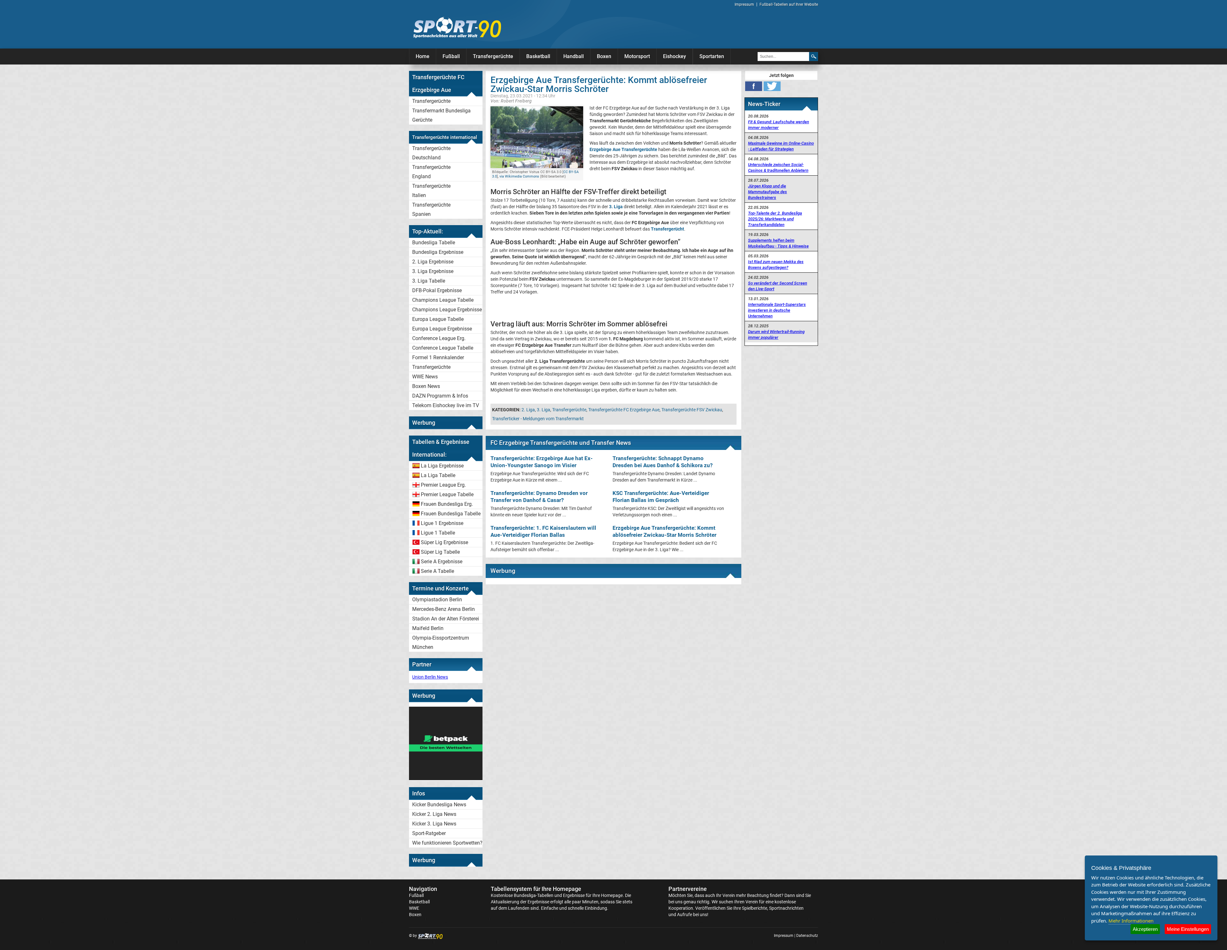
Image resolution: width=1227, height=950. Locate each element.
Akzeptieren (1145, 929)
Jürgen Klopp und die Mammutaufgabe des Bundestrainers (767, 192)
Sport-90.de (457, 27)
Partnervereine (687, 888)
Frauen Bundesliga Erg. (447, 504)
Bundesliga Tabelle (433, 242)
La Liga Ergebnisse (442, 466)
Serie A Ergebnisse (441, 562)
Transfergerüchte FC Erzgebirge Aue (624, 409)
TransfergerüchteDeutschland (431, 153)
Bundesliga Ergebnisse (437, 252)
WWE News (425, 377)
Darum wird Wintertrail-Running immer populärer (776, 334)
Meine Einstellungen (1188, 929)
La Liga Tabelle (438, 475)
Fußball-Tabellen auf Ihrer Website (789, 4)
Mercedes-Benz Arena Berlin (443, 609)
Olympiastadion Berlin (437, 600)
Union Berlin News (430, 677)
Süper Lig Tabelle (440, 552)
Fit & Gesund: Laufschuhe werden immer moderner (778, 124)
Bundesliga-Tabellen (533, 895)
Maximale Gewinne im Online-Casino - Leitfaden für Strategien (781, 146)
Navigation (423, 888)
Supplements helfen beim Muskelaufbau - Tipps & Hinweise (778, 243)
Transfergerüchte (493, 56)
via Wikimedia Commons (519, 176)
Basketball (538, 56)
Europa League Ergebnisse (442, 329)
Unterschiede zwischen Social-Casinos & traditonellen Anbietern (778, 167)
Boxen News (426, 386)
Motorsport (637, 56)
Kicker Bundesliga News (439, 805)
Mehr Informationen (1131, 920)
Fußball (451, 56)
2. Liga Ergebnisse (432, 262)
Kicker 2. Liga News (434, 814)
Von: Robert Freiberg (511, 100)
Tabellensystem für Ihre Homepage (536, 888)
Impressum (744, 4)
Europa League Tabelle (438, 319)
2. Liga (528, 409)
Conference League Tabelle (442, 348)
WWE (414, 908)
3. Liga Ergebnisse (432, 271)
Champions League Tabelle (443, 300)
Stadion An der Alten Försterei (445, 619)
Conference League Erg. (439, 338)
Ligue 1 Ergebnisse (442, 523)
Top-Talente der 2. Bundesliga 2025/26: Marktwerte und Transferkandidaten (775, 219)
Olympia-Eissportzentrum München (440, 642)
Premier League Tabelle (447, 494)
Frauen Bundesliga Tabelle (451, 514)
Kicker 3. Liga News (434, 824)
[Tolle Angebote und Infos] (445, 778)
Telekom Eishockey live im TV (445, 405)
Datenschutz (807, 935)
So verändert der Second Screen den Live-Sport (777, 286)
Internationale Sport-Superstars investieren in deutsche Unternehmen (777, 310)
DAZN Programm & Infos (440, 396)
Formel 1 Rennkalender (438, 357)
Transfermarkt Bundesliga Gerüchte (441, 115)
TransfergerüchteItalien (431, 190)
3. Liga (543, 409)
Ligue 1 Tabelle (438, 533)
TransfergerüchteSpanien (431, 209)
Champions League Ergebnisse (447, 310)
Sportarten (711, 56)
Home (422, 56)
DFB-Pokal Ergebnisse (437, 290)
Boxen (604, 56)
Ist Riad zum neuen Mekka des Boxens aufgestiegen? (776, 264)
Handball (573, 56)
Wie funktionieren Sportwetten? (447, 843)
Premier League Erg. (443, 485)
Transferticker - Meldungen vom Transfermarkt (538, 418)
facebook (753, 86)
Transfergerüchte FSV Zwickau (691, 409)
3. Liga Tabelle (428, 281)
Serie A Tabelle (437, 571)
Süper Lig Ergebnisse (444, 542)
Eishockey (674, 56)
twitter (772, 86)
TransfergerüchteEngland (431, 171)
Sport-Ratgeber (429, 833)
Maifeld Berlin (428, 628)
